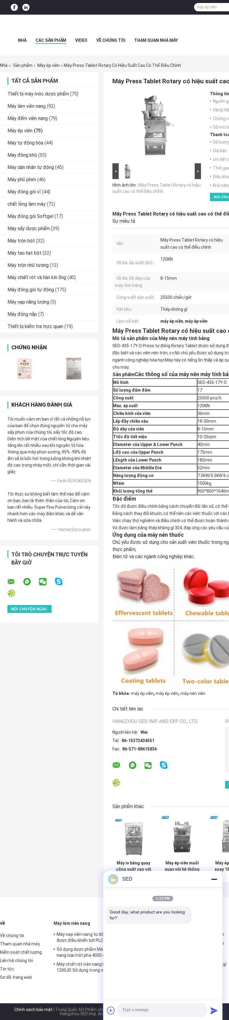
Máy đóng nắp (22, 314)
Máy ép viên (48, 65)
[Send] (214, 1010)
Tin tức (7, 969)
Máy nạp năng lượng (28, 302)
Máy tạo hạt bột (24, 253)
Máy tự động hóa (25, 143)
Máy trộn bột (21, 241)
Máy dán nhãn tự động (30, 167)
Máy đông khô (22, 155)
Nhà (22, 40)
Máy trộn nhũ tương (28, 265)
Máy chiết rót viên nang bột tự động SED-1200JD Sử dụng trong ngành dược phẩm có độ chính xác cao (96, 968)
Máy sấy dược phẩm (28, 228)
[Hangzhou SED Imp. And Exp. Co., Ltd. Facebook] (14, 7)
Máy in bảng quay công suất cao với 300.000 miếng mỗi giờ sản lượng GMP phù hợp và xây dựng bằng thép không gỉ (133, 866)
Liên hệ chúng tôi (16, 960)
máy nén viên (192, 693)
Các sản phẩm (50, 40)
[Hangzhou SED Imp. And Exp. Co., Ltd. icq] (15, 593)
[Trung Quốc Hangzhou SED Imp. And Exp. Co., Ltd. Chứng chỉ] (24, 368)
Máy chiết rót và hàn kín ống (36, 277)
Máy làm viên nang (26, 106)
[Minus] (214, 879)
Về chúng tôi (110, 40)
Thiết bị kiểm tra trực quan (35, 326)
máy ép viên (142, 693)
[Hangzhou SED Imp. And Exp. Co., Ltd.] (114, 27)
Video (81, 40)
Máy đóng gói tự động (30, 290)
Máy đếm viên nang (27, 118)
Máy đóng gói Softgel (30, 216)
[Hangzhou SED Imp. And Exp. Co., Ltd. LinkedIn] (26, 7)
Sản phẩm (23, 65)
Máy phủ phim (21, 179)
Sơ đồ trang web (16, 977)
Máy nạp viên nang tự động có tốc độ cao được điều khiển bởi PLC (96, 937)
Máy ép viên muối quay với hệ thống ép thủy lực (182, 866)
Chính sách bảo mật (33, 1009)
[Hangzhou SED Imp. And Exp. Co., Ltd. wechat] (46, 581)
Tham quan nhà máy (156, 40)
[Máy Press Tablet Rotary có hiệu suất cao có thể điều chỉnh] (154, 126)
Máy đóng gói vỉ (24, 192)
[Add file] (111, 1010)
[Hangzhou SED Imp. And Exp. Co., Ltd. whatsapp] (30, 581)
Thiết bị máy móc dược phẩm (38, 94)
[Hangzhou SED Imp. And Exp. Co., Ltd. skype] (62, 581)
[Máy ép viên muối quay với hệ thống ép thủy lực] (182, 837)
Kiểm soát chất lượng (21, 952)
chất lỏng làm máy (26, 204)
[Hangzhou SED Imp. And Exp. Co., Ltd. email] (14, 581)
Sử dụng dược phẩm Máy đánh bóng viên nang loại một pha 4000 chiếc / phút (96, 952)
